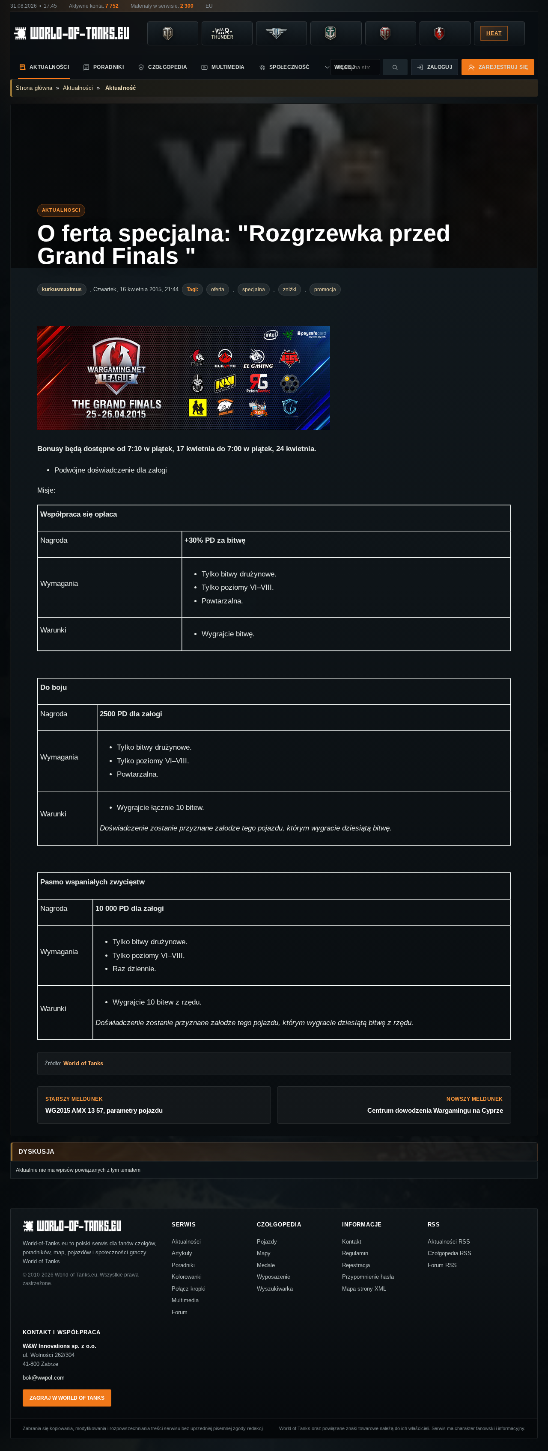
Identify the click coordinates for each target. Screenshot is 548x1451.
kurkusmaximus (62, 290)
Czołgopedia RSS (449, 1253)
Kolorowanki (187, 1277)
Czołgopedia (167, 67)
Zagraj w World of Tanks (67, 1398)
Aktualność (120, 88)
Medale (266, 1265)
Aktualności (49, 67)
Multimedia (228, 67)
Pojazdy (267, 1241)
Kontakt (351, 1241)
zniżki (289, 290)
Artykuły (182, 1253)
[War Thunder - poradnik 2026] (221, 33)
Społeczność (289, 67)
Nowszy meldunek (435, 1105)
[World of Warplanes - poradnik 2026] (276, 33)
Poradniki (108, 67)
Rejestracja (356, 1265)
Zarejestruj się (503, 67)
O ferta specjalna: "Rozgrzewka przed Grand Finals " (243, 245)
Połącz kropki (189, 1289)
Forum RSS (442, 1265)
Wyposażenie (273, 1277)
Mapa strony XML (364, 1289)
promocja (325, 290)
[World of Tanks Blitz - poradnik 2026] (439, 33)
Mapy (264, 1253)
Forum (180, 1312)
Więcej (324, 67)
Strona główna (34, 88)
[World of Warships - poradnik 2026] (330, 33)
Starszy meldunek (104, 1105)
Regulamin (355, 1253)
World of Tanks (83, 1063)
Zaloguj (440, 67)
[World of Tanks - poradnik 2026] (167, 33)
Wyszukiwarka (275, 1289)
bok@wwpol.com (44, 1377)
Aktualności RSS (449, 1241)
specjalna (253, 290)
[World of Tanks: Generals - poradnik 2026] (385, 33)
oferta (217, 290)
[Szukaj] (395, 67)
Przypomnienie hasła (368, 1277)
